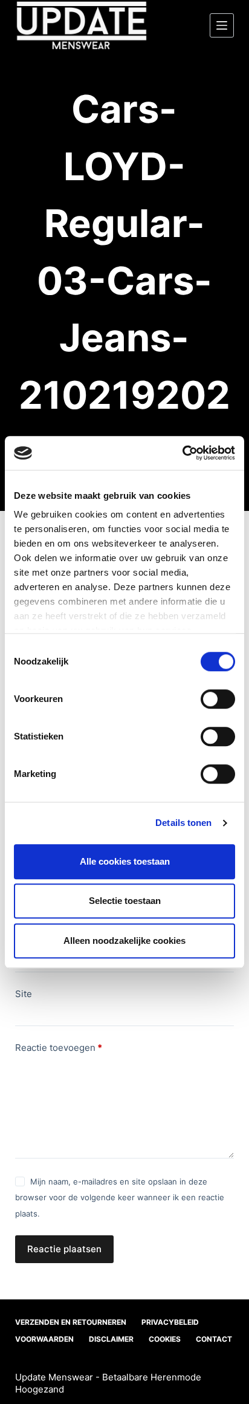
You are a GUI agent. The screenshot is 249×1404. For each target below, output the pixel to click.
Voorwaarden (44, 1339)
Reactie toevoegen (58, 1047)
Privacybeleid (170, 1322)
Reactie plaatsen (64, 1249)
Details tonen (183, 822)
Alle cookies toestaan (125, 861)
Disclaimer (111, 1339)
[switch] (218, 699)
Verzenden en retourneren (70, 1322)
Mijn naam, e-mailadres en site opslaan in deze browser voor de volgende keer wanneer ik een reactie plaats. (119, 1197)
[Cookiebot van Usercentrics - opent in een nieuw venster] (182, 453)
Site (23, 993)
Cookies (165, 1339)
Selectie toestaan (125, 900)
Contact (214, 1339)
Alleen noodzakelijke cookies (124, 940)
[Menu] (222, 25)
